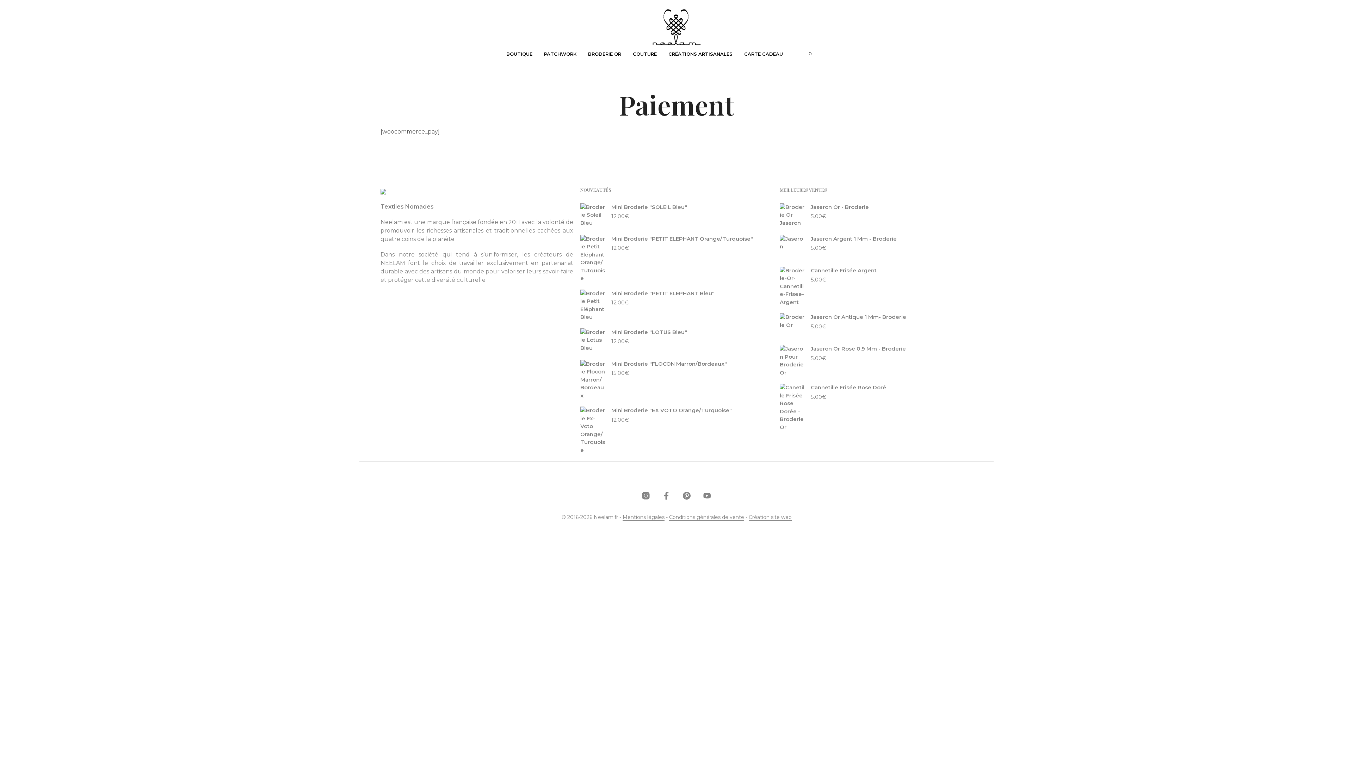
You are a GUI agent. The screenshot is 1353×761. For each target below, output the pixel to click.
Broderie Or (604, 54)
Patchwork (560, 54)
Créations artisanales (700, 54)
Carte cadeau (763, 54)
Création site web (770, 517)
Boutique (519, 54)
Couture (645, 54)
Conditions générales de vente (706, 517)
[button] (806, 53)
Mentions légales (644, 517)
